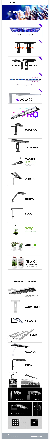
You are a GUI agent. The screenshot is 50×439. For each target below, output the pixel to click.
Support (39, 2)
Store (41, 2)
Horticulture (30, 2)
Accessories (36, 2)
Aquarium (27, 2)
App (33, 2)
